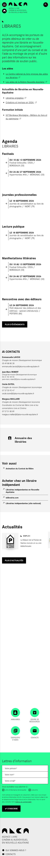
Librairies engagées (15, 97)
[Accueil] (18, 7)
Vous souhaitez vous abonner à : (15, 786)
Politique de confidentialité (23, 802)
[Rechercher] (45, 4)
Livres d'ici (34, 790)
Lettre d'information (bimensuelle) (15, 790)
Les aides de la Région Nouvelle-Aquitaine (25, 81)
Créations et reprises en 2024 (20, 102)
